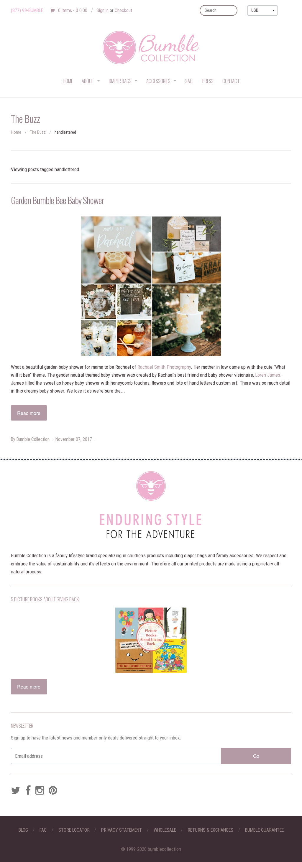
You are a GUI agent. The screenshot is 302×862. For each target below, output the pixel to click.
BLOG (23, 830)
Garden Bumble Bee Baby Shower (57, 200)
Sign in (102, 10)
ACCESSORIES (158, 81)
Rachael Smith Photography (164, 367)
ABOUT (88, 81)
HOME (68, 81)
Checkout (123, 10)
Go (256, 755)
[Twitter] (15, 790)
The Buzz (38, 132)
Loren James (267, 375)
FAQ (43, 830)
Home (16, 132)
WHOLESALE (165, 830)
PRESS (208, 81)
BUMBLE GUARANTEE (264, 830)
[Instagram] (39, 790)
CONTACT (230, 81)
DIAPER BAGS (120, 81)
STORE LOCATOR (74, 830)
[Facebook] (28, 790)
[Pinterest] (53, 790)
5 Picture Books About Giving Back (45, 599)
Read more (28, 413)
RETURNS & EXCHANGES (210, 830)
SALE (189, 81)
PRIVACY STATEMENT (121, 830)
